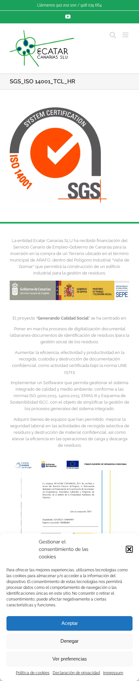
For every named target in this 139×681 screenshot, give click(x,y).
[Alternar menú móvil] (126, 34)
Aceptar (69, 623)
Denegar (69, 641)
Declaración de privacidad (76, 673)
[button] (129, 549)
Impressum (113, 673)
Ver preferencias (69, 659)
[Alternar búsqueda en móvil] (113, 34)
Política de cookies (32, 673)
